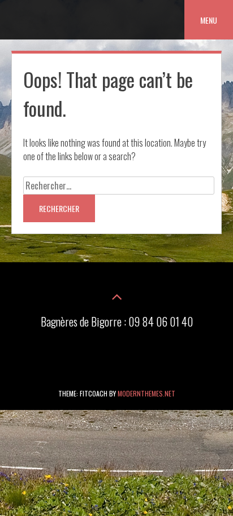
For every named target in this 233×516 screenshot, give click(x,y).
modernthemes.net (146, 393)
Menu (208, 20)
